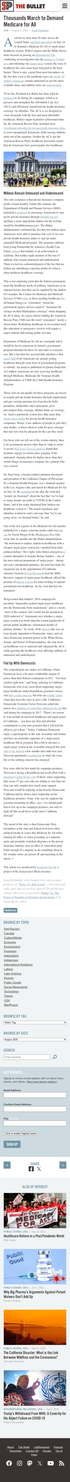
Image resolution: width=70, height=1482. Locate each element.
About (10, 1447)
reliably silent (54, 695)
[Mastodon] (29, 1463)
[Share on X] (39, 1169)
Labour (8, 969)
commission (35, 755)
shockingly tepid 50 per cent (20, 777)
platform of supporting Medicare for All (39, 708)
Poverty (9, 978)
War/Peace (11, 1004)
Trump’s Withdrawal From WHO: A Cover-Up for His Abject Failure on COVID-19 (35, 1416)
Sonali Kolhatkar (40, 30)
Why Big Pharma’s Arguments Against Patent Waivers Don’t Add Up (35, 1294)
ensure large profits (14, 418)
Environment (12, 946)
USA (6, 30)
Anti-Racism (12, 928)
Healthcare (10, 910)
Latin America (12, 973)
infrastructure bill (45, 55)
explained (26, 491)
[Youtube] (50, 1463)
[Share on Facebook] (31, 1169)
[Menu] (65, 6)
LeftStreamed (41, 1447)
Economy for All (46, 867)
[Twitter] (40, 1463)
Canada (9, 933)
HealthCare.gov (49, 217)
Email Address (12, 1090)
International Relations (18, 964)
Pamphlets (16, 1450)
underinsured (53, 85)
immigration (36, 63)
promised (9, 98)
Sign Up (12, 1144)
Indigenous (11, 960)
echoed (16, 251)
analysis (29, 448)
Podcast (58, 1447)
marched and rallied (41, 42)
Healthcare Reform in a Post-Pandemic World (34, 1236)
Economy (10, 942)
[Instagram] (19, 1463)
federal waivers (24, 582)
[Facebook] (9, 1463)
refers (25, 298)
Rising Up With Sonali (32, 884)
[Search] (55, 1057)
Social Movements (15, 987)
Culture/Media (13, 937)
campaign (22, 212)
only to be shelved (14, 751)
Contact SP (32, 1450)
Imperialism (11, 955)
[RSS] (61, 1463)
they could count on (20, 695)
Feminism (10, 951)
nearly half (10, 358)
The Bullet (24, 1447)
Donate (47, 1450)
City (11, 1118)
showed (46, 629)
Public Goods (12, 982)
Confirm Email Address (17, 1104)
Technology (11, 991)
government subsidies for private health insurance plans (35, 128)
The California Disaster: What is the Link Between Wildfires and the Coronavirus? (31, 1355)
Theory (8, 996)
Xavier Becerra (32, 573)
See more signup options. (41, 1081)
